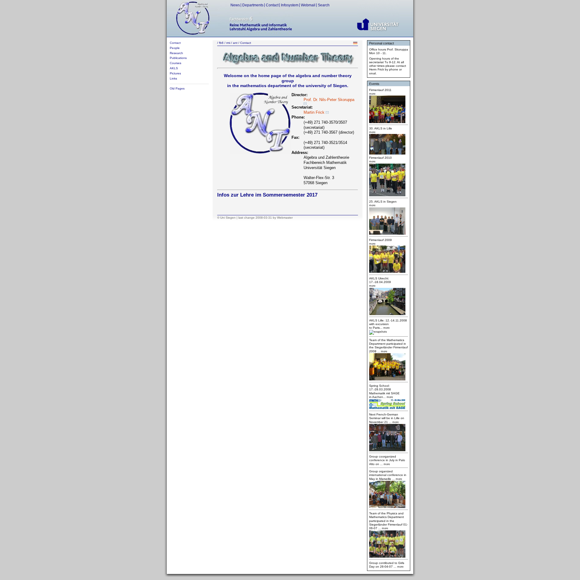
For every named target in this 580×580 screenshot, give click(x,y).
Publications (178, 58)
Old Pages (177, 88)
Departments (252, 5)
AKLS (174, 68)
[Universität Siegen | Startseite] (378, 33)
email (372, 73)
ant (235, 42)
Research (176, 53)
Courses (175, 63)
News (235, 5)
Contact (272, 5)
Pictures (175, 73)
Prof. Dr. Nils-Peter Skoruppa (329, 99)
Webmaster (285, 217)
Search (324, 5)
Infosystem (289, 5)
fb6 (221, 42)
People (175, 48)
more (386, 464)
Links (173, 78)
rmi (228, 42)
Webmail (308, 5)
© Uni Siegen (226, 217)
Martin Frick (315, 112)
